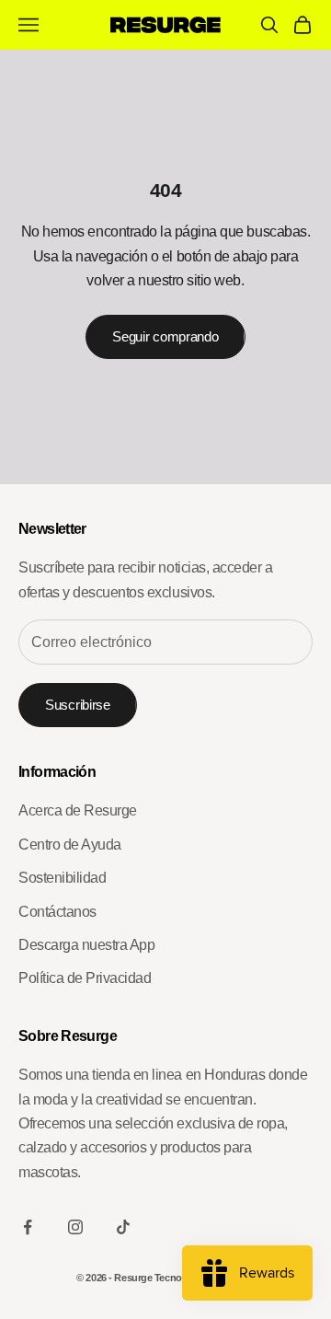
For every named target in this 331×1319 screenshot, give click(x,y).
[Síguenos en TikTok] (123, 1227)
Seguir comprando (165, 336)
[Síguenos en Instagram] (75, 1227)
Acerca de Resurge (77, 810)
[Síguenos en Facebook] (27, 1227)
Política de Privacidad (84, 978)
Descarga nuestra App (86, 945)
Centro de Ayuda (69, 844)
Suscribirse (77, 704)
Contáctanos (57, 912)
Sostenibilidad (62, 877)
